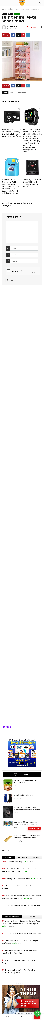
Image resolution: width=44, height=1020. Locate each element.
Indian (10, 9)
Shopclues (17, 798)
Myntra (16, 813)
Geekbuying (18, 841)
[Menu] (2, 3)
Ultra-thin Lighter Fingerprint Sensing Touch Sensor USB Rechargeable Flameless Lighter (21, 922)
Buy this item (34, 828)
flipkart (12, 92)
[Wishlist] (7, 1017)
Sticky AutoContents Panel (18, 878)
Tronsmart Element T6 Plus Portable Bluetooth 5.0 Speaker (18, 971)
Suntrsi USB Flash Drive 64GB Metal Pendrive (23, 933)
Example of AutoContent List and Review (23, 905)
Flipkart (17, 14)
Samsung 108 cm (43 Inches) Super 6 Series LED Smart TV (26, 823)
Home (4, 9)
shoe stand (22, 92)
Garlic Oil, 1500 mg (14, 861)
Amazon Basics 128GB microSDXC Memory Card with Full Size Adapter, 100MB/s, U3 (11, 133)
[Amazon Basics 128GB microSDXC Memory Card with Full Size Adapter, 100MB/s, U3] (12, 108)
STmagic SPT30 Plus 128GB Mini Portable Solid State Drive (27, 836)
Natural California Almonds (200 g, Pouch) (25, 781)
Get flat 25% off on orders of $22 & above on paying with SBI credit (21, 896)
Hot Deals (6, 727)
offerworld (12, 26)
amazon (17, 827)
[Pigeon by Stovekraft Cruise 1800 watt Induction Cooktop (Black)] (32, 159)
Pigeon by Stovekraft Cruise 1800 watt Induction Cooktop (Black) (31, 183)
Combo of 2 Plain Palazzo (25, 795)
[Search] (40, 3)
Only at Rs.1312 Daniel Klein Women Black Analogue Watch (27, 808)
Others (10, 14)
